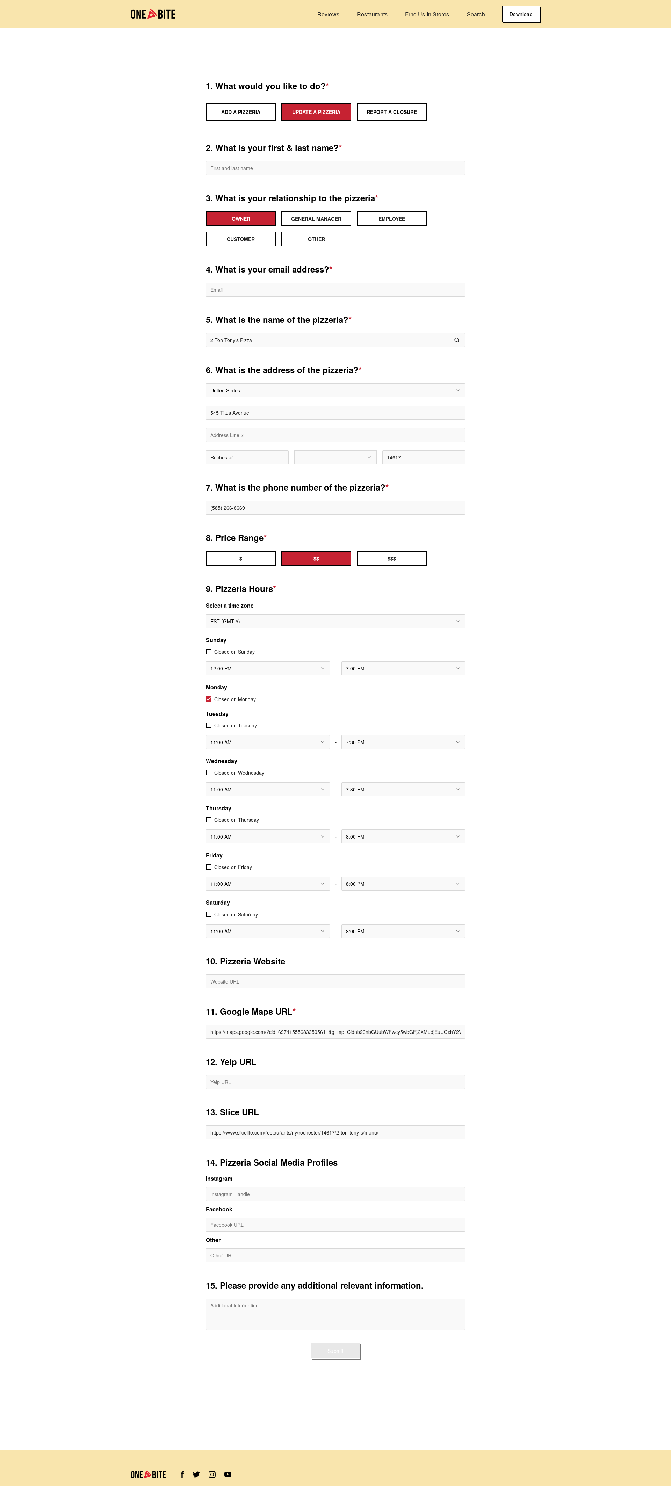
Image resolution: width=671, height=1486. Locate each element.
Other (213, 1240)
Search (476, 14)
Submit (335, 1350)
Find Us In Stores (427, 14)
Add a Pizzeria (240, 111)
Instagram (219, 1178)
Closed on (234, 651)
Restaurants (372, 14)
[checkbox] (208, 651)
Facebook (219, 1209)
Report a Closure (392, 111)
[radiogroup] (335, 228)
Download (521, 13)
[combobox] (335, 390)
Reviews (328, 14)
